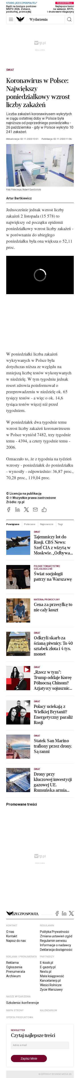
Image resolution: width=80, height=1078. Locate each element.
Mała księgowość (52, 976)
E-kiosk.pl (46, 962)
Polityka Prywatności (54, 932)
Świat (10, 69)
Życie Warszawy (51, 989)
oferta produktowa (19, 1017)
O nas (10, 932)
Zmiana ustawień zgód (56, 936)
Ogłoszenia (14, 967)
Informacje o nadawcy (55, 945)
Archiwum (13, 976)
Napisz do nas (16, 940)
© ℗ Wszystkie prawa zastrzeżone (31, 498)
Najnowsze (46, 524)
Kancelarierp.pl (50, 980)
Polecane (29, 524)
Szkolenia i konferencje (22, 1003)
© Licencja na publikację (24, 493)
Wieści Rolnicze (51, 985)
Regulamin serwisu (53, 940)
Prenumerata (15, 971)
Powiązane (12, 524)
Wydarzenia (39, 19)
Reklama (12, 962)
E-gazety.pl (48, 967)
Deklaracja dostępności (56, 949)
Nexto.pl (45, 971)
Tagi (60, 524)
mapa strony (15, 1010)
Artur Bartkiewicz (19, 198)
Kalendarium (48, 1010)
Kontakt (11, 936)
